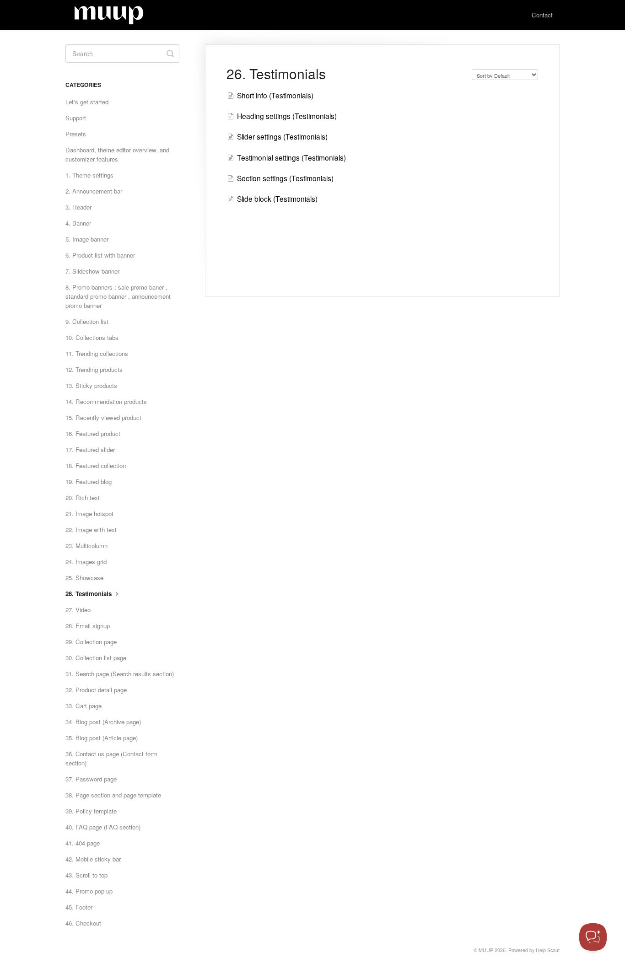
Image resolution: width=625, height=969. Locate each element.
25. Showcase (84, 577)
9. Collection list (86, 321)
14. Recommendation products (106, 401)
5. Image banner (86, 239)
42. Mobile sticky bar (93, 859)
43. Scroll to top (86, 875)
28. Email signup (87, 625)
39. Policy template (91, 811)
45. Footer (78, 907)
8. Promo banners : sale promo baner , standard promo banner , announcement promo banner (118, 296)
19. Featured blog (88, 481)
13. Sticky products (91, 385)
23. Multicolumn (86, 545)
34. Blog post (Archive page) (103, 721)
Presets (75, 133)
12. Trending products (94, 369)
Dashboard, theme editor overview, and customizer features (117, 154)
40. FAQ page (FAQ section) (102, 827)
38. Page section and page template (113, 795)
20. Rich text (82, 497)
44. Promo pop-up (89, 891)
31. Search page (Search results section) (119, 673)
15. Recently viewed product (103, 417)
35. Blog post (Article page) (101, 737)
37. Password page (91, 779)
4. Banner (78, 223)
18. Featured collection (95, 465)
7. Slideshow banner (92, 271)
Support (75, 117)
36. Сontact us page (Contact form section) (111, 758)
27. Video (78, 609)
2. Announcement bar (93, 191)
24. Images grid (86, 561)
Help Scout (548, 950)
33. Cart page (83, 705)
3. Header (78, 207)
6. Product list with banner (100, 255)
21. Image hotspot (89, 513)
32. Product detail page (96, 689)
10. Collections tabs (92, 337)
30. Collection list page (95, 657)
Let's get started (86, 101)
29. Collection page (91, 641)
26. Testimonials (89, 593)
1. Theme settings (89, 175)
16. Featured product (92, 433)
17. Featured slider (90, 449)
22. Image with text (91, 529)
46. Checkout (83, 923)
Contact (542, 15)
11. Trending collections (96, 353)
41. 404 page (82, 843)
